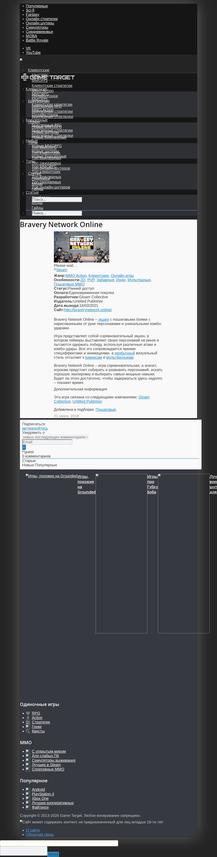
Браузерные (37, 119)
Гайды (37, 207)
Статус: (61, 288)
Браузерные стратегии (52, 130)
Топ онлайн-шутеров (51, 187)
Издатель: (63, 301)
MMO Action (43, 109)
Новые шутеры (45, 150)
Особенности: (67, 280)
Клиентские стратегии (52, 85)
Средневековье (39, 32)
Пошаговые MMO (69, 284)
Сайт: (59, 310)
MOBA (31, 36)
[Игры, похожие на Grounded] (52, 584)
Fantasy (32, 14)
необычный (125, 353)
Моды (37, 202)
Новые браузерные (49, 156)
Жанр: (60, 275)
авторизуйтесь (35, 428)
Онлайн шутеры (40, 23)
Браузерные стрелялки (52, 135)
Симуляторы (37, 27)
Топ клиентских (46, 171)
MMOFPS (40, 99)
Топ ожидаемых (46, 163)
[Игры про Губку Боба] (121, 584)
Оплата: (61, 293)
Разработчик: (66, 297)
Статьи (32, 192)
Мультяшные (139, 280)
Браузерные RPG (47, 125)
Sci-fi (30, 10)
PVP (90, 280)
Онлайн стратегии (42, 19)
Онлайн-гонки (45, 114)
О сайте (33, 830)
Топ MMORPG (44, 166)
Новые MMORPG (47, 145)
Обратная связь (40, 834)
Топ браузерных (46, 176)
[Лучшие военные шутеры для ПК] (184, 584)
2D (82, 280)
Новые (32, 140)
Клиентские (38, 69)
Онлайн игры (122, 275)
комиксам (93, 357)
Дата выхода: (67, 305)
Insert (53, 854)
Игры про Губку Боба (152, 484)
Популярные (37, 6)
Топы (30, 161)
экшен (103, 319)
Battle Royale (37, 40)
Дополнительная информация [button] (80, 389)
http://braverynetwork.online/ (88, 310)
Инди (120, 280)
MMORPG (40, 94)
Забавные (105, 280)
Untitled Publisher (87, 401)
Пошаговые (106, 409)
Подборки (41, 197)
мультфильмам (119, 357)
